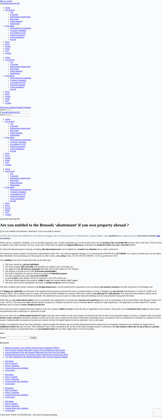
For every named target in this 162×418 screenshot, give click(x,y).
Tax (11, 12)
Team (7, 42)
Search (2, 110)
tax (158, 235)
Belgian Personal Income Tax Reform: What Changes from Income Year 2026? (36, 354)
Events (8, 46)
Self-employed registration (20, 28)
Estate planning (16, 21)
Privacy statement (12, 366)
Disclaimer (9, 361)
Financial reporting (17, 35)
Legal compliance (17, 37)
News (7, 44)
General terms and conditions (16, 368)
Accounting (9, 26)
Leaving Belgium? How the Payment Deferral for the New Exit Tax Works (35, 352)
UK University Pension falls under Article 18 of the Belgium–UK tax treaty (35, 350)
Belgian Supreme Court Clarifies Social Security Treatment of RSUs (32, 348)
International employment (20, 17)
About (7, 8)
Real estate (14, 19)
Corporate (14, 14)
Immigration (15, 24)
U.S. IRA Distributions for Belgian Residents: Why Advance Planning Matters (36, 357)
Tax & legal (9, 10)
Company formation (18, 30)
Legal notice (10, 370)
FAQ (7, 51)
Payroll (13, 39)
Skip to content (6, 1)
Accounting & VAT (18, 33)
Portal (7, 49)
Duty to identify (11, 363)
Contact (8, 53)
